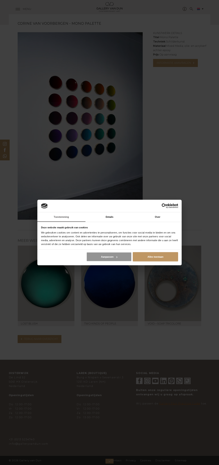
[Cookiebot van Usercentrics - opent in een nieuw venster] (164, 205)
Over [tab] (157, 216)
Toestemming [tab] (61, 216)
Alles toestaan (155, 256)
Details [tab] (110, 216)
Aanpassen (107, 256)
